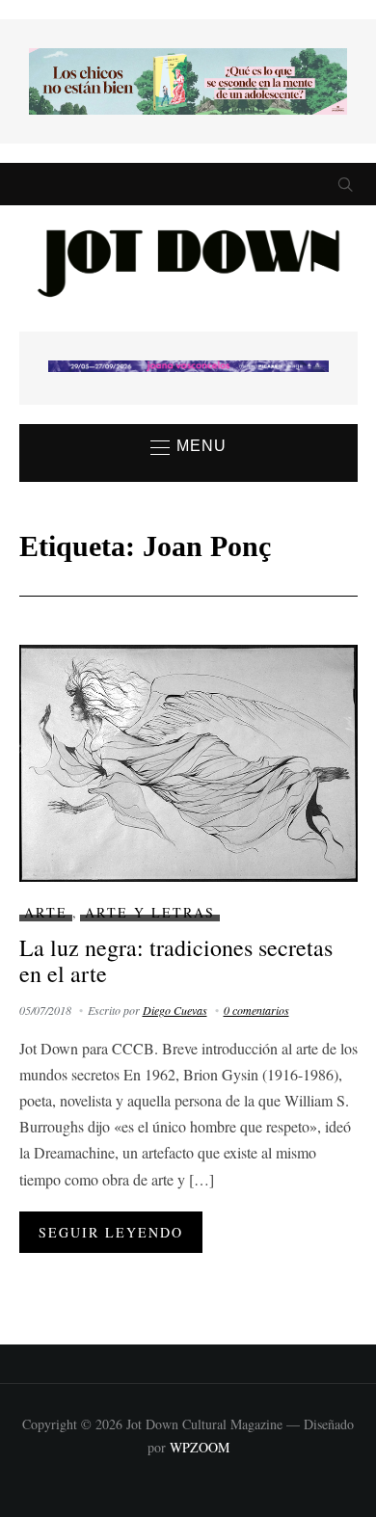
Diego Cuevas (175, 1010)
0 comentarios (256, 1010)
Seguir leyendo (111, 1232)
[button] (188, 447)
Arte (45, 912)
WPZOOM (199, 1447)
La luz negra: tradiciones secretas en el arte (176, 960)
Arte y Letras (150, 912)
